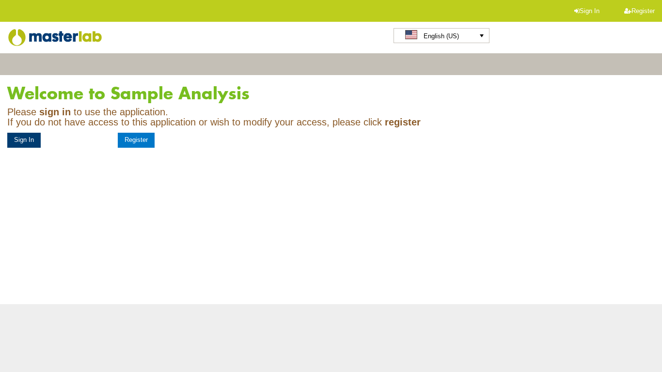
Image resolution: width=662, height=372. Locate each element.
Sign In (589, 11)
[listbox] (441, 35)
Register (643, 11)
